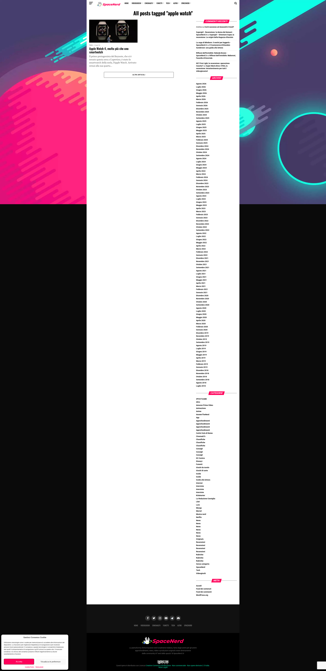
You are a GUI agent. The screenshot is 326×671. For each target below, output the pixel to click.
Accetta (19, 662)
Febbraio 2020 (202, 327)
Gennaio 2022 (201, 255)
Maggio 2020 (201, 317)
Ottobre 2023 (201, 190)
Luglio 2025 (201, 124)
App (197, 418)
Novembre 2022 (202, 224)
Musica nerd (201, 514)
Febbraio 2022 (202, 252)
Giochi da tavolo (202, 467)
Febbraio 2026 (202, 102)
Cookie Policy (29, 667)
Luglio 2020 (201, 311)
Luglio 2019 (201, 348)
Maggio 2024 (201, 168)
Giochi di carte (202, 470)
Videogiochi (136, 3)
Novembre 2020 (202, 299)
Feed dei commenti (204, 592)
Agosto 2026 (201, 84)
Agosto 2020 (201, 308)
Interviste (200, 486)
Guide (198, 474)
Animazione (201, 408)
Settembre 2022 (202, 230)
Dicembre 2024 (202, 146)
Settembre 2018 (202, 380)
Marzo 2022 (201, 249)
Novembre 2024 (202, 149)
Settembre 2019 (202, 342)
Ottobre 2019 (201, 339)
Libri (198, 502)
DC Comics (200, 458)
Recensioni (200, 542)
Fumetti (159, 3)
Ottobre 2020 (201, 302)
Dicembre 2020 (202, 296)
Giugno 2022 (201, 240)
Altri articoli (138, 75)
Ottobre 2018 (201, 377)
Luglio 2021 (201, 274)
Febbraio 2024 (202, 177)
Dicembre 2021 (202, 258)
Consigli (199, 449)
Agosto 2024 (201, 158)
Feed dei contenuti (203, 589)
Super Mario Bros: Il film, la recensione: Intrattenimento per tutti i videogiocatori (212, 68)
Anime (198, 411)
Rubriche (199, 555)
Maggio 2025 (201, 130)
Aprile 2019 (200, 358)
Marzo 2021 (201, 286)
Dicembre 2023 (202, 183)
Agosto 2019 (201, 345)
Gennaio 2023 (201, 218)
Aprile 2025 (200, 134)
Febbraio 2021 (202, 289)
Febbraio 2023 (202, 215)
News (198, 520)
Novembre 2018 (202, 373)
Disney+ (199, 461)
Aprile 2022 (200, 246)
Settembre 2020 (202, 305)
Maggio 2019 (201, 355)
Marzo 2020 (201, 324)
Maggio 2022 (201, 243)
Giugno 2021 (201, 277)
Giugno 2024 (201, 165)
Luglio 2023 (201, 199)
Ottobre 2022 (201, 227)
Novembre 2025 (202, 112)
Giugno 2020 (201, 314)
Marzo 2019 (201, 361)
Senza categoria (202, 564)
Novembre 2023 (202, 187)
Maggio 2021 (201, 280)
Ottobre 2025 (201, 115)
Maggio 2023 (201, 205)
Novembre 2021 (202, 261)
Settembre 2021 (202, 267)
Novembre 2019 (202, 336)
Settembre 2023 (202, 193)
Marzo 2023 (201, 211)
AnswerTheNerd (202, 414)
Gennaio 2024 (201, 180)
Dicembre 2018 (202, 370)
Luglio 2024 (201, 162)
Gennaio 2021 (201, 292)
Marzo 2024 (201, 174)
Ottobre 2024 (201, 152)
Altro (175, 3)
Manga (199, 508)
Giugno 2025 (201, 127)
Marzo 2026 (201, 99)
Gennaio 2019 (201, 367)
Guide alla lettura (203, 480)
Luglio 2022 (201, 236)
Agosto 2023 (201, 196)
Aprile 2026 (200, 96)
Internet (199, 483)
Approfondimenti (203, 421)
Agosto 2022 (201, 233)
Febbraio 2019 (202, 364)
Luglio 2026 (201, 87)
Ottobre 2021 (201, 264)
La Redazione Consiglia (205, 499)
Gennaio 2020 (201, 330)
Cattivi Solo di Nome (204, 433)
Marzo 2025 (201, 137)
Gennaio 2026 (201, 106)
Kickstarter (200, 495)
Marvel (199, 511)
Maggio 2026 (201, 93)
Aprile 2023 (200, 208)
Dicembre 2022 (202, 221)
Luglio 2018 (201, 386)
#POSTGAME (201, 399)
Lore (198, 505)
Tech (168, 3)
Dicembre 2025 (202, 109)
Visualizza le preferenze (50, 662)
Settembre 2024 (202, 155)
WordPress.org (202, 595)
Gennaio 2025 (201, 143)
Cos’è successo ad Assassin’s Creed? (219, 27)
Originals (199, 539)
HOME (127, 3)
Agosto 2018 (201, 383)
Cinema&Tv (149, 3)
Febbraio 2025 (202, 140)
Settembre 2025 (202, 118)
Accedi (199, 586)
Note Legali (39, 667)
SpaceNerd (185, 3)
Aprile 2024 (200, 171)
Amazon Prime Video (204, 405)
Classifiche (200, 439)
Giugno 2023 (201, 202)
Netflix (199, 517)
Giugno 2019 (201, 352)
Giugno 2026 (201, 90)
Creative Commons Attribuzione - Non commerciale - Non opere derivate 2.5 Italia (177, 665)
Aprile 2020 (200, 320)
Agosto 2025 (201, 121)
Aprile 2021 (200, 283)
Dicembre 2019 (202, 333)
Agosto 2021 (201, 271)
